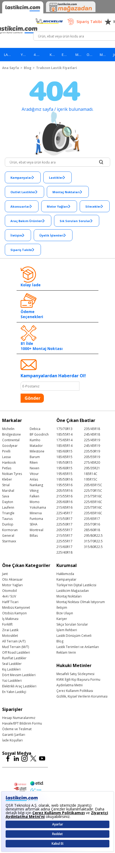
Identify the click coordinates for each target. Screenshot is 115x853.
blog (27, 68)
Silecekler (93, 206)
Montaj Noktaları (66, 192)
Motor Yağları (57, 206)
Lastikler (56, 178)
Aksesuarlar (20, 206)
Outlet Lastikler (22, 192)
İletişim (16, 235)
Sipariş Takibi (89, 21)
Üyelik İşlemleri (51, 235)
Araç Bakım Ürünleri (26, 221)
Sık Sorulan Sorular (75, 221)
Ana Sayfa (10, 68)
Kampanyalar (21, 178)
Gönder (32, 398)
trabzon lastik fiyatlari (56, 68)
